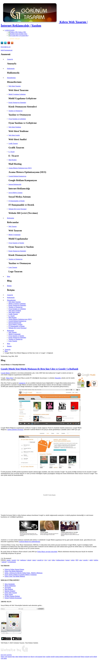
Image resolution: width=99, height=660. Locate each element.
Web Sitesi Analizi (14, 135)
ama (80, 560)
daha (53, 560)
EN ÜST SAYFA (6, 655)
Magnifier (58, 378)
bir (18, 560)
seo (29, 656)
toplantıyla (22, 383)
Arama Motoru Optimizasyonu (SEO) (20, 168)
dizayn (33, 656)
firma (82, 656)
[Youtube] (9, 43)
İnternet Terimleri (10, 591)
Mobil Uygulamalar (14, 234)
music (34, 560)
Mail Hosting (13, 160)
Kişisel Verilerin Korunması (13, 598)
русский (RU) (23, 35)
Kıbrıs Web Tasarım (11, 592)
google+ (85, 560)
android (4, 562)
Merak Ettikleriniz (10, 586)
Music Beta (9, 378)
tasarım (10, 656)
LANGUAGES (9, 30)
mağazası (23, 560)
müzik (8, 560)
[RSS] (12, 43)
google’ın (40, 560)
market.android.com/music (15, 429)
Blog (6, 351)
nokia (72, 560)
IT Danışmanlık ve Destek (17, 201)
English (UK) (22, 34)
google (14, 560)
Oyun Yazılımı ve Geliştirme (17, 119)
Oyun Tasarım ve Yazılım (16, 243)
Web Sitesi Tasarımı (15, 86)
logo (44, 656)
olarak (29, 560)
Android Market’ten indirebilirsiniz (29, 541)
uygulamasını (12, 562)
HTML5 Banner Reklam (12, 596)
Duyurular (8, 587)
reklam (21, 656)
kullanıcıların (60, 560)
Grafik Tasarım (13, 143)
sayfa (91, 656)
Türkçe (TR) (22, 32)
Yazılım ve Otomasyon (15, 111)
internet (25, 656)
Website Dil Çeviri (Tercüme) (17, 209)
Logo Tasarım (13, 267)
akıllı (91, 560)
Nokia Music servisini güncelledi (47, 551)
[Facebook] (2, 43)
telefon (96, 560)
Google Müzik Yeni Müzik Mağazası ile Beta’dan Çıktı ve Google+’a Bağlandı (39, 369)
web (6, 656)
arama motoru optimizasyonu (64, 656)
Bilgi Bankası (9, 589)
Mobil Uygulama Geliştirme (17, 94)
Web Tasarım (13, 226)
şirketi (95, 656)
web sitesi (4, 658)
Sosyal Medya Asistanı (15, 192)
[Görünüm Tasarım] (14, 651)
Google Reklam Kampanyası (17, 176)
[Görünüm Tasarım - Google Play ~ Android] (6, 639)
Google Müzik (5, 373)
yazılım (48, 656)
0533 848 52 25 (5, 47)
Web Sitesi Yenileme (15, 127)
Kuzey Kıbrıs (9, 594)
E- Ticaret (12, 151)
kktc (13, 656)
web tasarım (38, 656)
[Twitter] (6, 43)
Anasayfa (7, 349)
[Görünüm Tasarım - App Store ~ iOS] (16, 639)
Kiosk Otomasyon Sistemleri (17, 102)
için (45, 560)
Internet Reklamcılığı (15, 184)
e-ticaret (86, 656)
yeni (49, 560)
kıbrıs (2, 656)
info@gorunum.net (6, 50)
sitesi (16, 656)
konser (68, 560)
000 (77, 560)
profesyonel (76, 656)
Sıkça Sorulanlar (10, 584)
